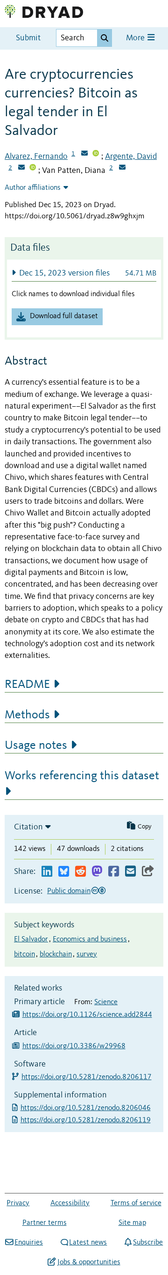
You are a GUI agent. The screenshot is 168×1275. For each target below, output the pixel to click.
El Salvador (31, 939)
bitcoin (24, 954)
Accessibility (70, 1203)
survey (87, 954)
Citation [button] (28, 827)
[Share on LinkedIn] (47, 872)
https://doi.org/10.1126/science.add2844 (87, 1015)
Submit (28, 38)
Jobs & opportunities (88, 1262)
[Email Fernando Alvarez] (84, 154)
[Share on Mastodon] (96, 872)
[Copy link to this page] (148, 871)
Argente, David (131, 156)
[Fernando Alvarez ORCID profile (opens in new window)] (95, 154)
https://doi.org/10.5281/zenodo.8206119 (86, 1120)
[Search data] (104, 38)
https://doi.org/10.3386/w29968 (74, 1046)
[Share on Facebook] (113, 872)
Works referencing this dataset (82, 776)
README (27, 685)
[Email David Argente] (21, 168)
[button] (84, 273)
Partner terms (44, 1223)
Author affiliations (33, 188)
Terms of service (136, 1203)
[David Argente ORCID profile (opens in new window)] (32, 168)
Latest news (88, 1242)
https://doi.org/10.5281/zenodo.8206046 (86, 1108)
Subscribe (148, 1242)
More (136, 38)
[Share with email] (130, 872)
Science (106, 1002)
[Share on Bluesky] (63, 872)
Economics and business (90, 939)
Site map (132, 1223)
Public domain (69, 891)
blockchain (56, 954)
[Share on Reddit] (80, 872)
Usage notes (36, 745)
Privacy (18, 1203)
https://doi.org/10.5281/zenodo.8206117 (87, 1077)
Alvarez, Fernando (36, 156)
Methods (27, 715)
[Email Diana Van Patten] (122, 168)
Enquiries (28, 1242)
